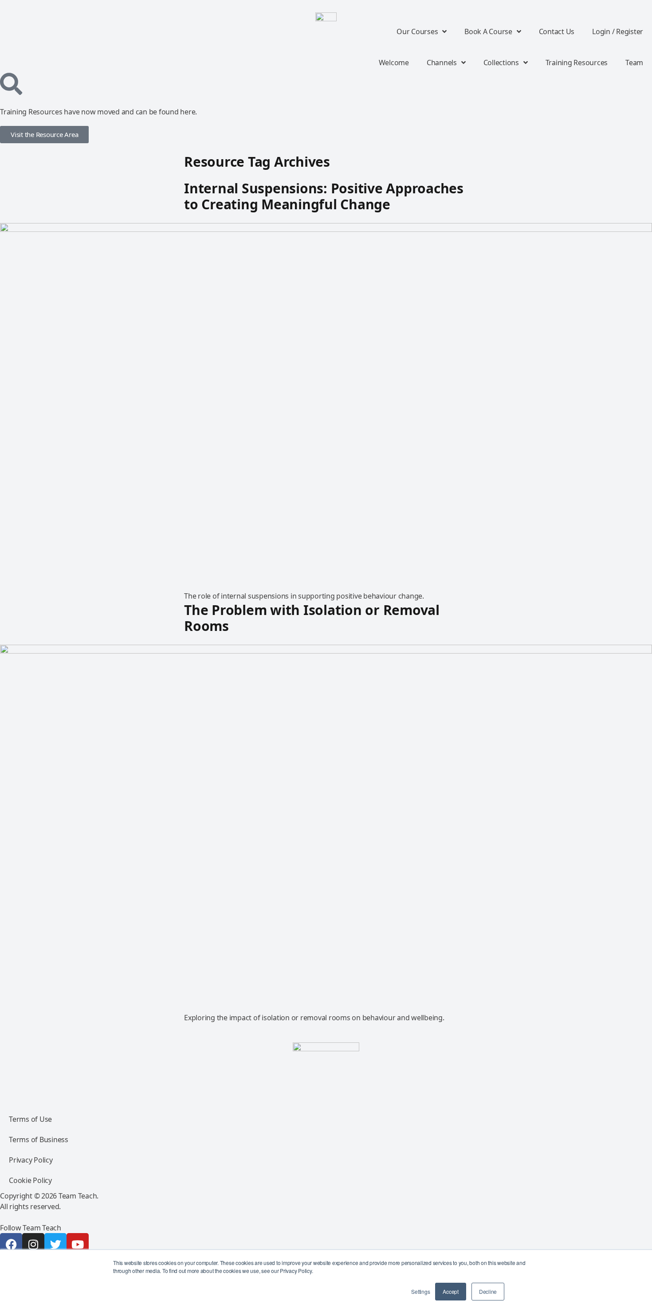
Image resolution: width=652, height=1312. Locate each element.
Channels (442, 62)
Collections (501, 62)
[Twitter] (55, 1244)
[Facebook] (11, 1244)
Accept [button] (451, 1291)
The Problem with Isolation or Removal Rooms (312, 618)
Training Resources (577, 62)
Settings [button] (420, 1291)
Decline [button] (488, 1291)
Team (634, 62)
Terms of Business (38, 1139)
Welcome (394, 62)
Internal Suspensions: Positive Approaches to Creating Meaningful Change (323, 196)
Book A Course (488, 31)
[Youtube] (78, 1244)
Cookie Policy (30, 1180)
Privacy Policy (31, 1160)
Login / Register (617, 31)
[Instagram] (33, 1244)
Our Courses (417, 31)
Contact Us (557, 31)
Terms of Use (30, 1119)
